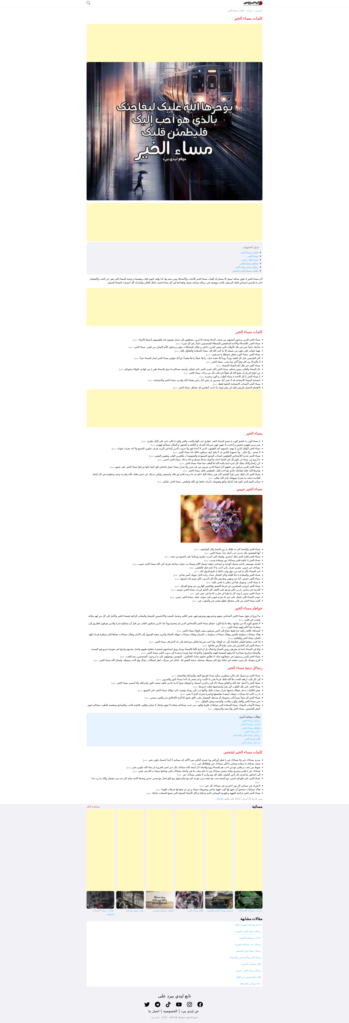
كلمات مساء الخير (249, 252)
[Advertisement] (180, 43)
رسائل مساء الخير (251, 720)
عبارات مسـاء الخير (250, 724)
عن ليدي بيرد (190, 1011)
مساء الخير (252, 255)
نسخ (135, 339)
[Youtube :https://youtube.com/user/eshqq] (179, 1006)
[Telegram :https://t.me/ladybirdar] (157, 1006)
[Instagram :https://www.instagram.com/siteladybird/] (189, 1006)
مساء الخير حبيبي (249, 259)
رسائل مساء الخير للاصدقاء (246, 735)
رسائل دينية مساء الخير (246, 267)
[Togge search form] (88, 3)
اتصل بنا (153, 1011)
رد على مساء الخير (250, 742)
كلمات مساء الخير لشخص (245, 270)
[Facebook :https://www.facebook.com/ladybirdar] (200, 1006)
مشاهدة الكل (93, 806)
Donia (219, 798)
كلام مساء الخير (252, 738)
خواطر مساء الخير (249, 263)
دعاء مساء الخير (252, 731)
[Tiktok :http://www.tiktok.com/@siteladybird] (168, 1006)
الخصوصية (170, 1011)
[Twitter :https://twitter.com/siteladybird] (147, 1006)
